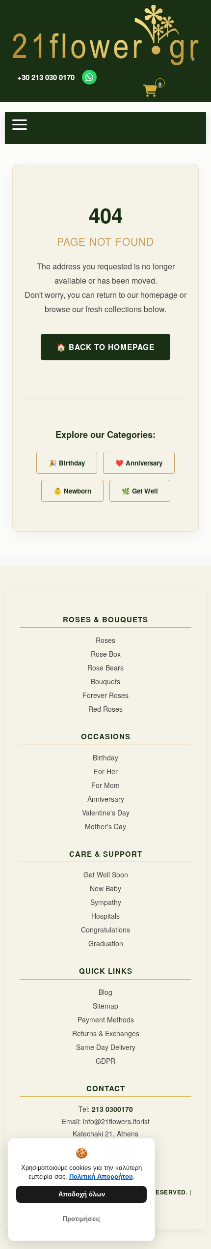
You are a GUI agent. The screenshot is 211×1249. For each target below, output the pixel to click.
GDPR (105, 1061)
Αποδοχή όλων (81, 1194)
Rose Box (106, 654)
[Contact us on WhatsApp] (89, 77)
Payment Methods (106, 1019)
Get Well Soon (105, 874)
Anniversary (105, 799)
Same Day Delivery (105, 1047)
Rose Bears (105, 667)
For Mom (105, 785)
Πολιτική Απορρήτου (101, 1176)
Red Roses (105, 709)
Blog (105, 992)
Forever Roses (105, 695)
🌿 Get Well (140, 490)
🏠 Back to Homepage (105, 347)
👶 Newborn (72, 490)
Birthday (105, 757)
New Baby (105, 888)
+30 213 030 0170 (46, 77)
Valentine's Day (106, 812)
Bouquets (105, 681)
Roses (105, 640)
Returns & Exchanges (105, 1033)
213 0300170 (112, 1109)
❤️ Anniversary (138, 462)
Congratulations (105, 929)
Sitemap (105, 1006)
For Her (106, 771)
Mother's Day (105, 826)
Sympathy (105, 902)
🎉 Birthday (67, 462)
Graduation (105, 943)
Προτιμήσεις (82, 1218)
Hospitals (105, 916)
